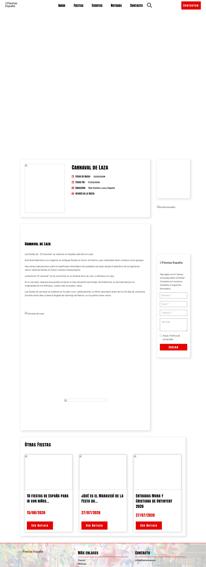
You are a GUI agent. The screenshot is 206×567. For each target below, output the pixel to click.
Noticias (116, 5)
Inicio (61, 5)
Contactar (191, 5)
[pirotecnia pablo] (166, 207)
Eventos (97, 5)
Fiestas (78, 5)
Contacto (136, 5)
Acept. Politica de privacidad (171, 337)
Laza (90, 254)
